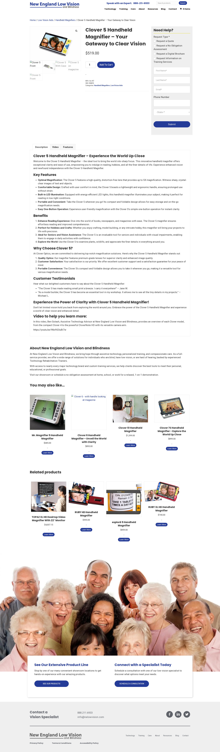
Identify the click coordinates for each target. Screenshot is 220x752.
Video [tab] (55, 147)
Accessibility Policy (89, 743)
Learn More (47, 453)
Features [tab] (68, 147)
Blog (163, 9)
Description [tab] (41, 147)
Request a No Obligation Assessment (168, 47)
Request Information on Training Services (167, 60)
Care (133, 9)
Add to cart (106, 64)
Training (123, 9)
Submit (172, 124)
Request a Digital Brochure (170, 53)
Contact (173, 9)
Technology (110, 9)
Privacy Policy (36, 743)
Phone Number (161, 97)
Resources (153, 9)
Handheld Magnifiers (65, 20)
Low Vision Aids (45, 20)
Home (33, 20)
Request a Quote (165, 41)
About (142, 9)
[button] (76, 31)
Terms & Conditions (61, 743)
